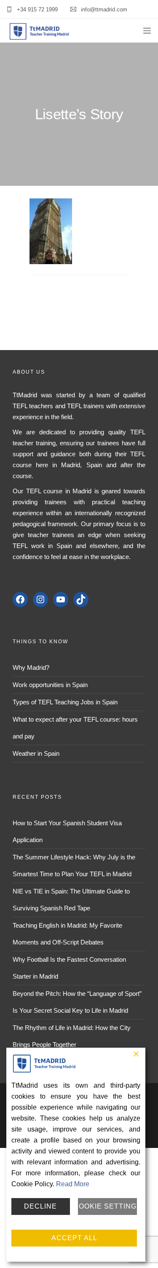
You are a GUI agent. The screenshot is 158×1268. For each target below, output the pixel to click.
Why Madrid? (31, 667)
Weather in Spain (36, 753)
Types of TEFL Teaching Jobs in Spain (65, 702)
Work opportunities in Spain (50, 684)
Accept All (74, 1237)
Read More (72, 1184)
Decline (40, 1206)
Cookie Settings (107, 1206)
